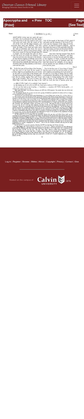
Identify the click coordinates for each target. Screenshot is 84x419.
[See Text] (76, 25)
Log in (8, 161)
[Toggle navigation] (76, 6)
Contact (69, 161)
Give (77, 161)
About (41, 161)
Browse (25, 161)
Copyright (50, 161)
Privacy (60, 161)
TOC (48, 20)
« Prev (37, 20)
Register (17, 161)
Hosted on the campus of (21, 180)
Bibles (34, 161)
